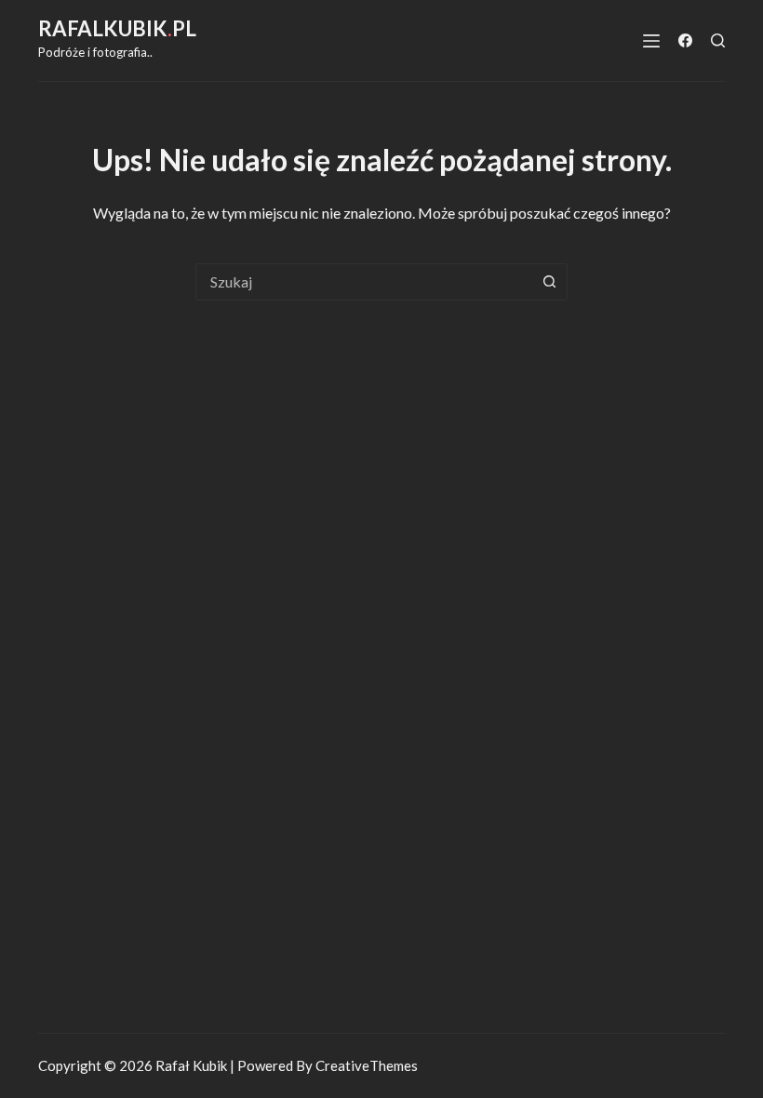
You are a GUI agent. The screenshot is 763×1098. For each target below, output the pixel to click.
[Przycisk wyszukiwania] (549, 282)
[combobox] (363, 282)
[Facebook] (685, 40)
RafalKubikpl (117, 28)
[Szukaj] (718, 40)
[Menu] (651, 41)
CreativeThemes (366, 1065)
